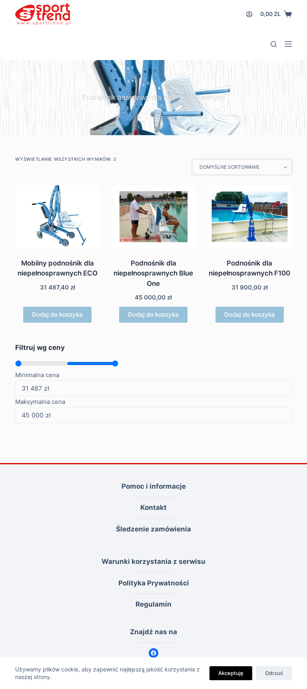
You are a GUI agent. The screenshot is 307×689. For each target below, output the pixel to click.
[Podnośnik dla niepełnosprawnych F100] (249, 216)
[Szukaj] (274, 44)
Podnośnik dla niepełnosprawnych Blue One (153, 273)
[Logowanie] (249, 14)
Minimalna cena (37, 375)
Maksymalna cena (40, 401)
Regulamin (153, 604)
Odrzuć (274, 673)
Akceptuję (230, 673)
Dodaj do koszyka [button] (57, 314)
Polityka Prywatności (153, 583)
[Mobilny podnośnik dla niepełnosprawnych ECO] (57, 216)
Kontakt (153, 507)
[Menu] (288, 44)
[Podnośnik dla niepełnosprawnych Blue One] (153, 216)
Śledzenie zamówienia (153, 529)
